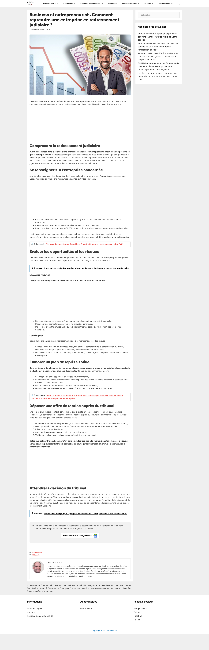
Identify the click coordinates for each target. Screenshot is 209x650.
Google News (140, 608)
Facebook (138, 616)
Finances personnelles (90, 3)
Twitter (137, 612)
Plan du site (86, 608)
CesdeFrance (111, 630)
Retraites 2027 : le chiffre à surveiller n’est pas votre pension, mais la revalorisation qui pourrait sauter (158, 56)
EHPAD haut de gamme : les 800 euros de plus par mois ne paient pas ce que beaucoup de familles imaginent (158, 66)
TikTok (137, 619)
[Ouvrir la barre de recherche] (178, 3)
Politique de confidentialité (40, 616)
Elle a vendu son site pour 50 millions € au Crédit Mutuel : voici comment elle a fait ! (84, 244)
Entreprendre (37, 552)
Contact (31, 612)
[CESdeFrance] (31, 3)
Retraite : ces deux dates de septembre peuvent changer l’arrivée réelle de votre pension (157, 36)
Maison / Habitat (129, 3)
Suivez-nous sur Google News (77, 535)
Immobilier (112, 3)
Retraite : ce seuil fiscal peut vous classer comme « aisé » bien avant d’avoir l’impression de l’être (158, 46)
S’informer (68, 3)
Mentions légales (35, 608)
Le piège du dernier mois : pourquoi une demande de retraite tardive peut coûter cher (157, 76)
